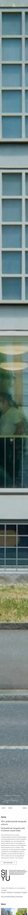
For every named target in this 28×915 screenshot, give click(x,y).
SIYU (23, 5)
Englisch (24, 892)
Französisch (17, 892)
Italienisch (10, 892)
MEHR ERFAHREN (8, 862)
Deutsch (3, 892)
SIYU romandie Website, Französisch (12, 896)
